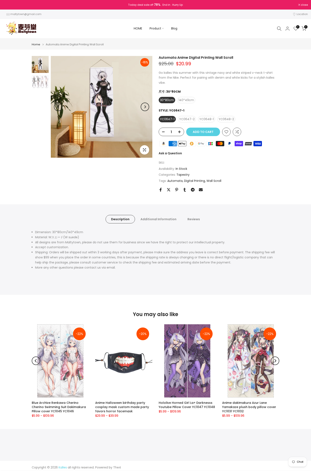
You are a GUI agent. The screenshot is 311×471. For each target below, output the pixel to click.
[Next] (145, 107)
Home (36, 44)
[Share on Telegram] (193, 190)
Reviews (193, 219)
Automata (175, 181)
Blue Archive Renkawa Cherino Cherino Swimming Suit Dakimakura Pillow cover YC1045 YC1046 (59, 407)
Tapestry (183, 175)
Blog (174, 28)
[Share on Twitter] (169, 190)
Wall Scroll (213, 181)
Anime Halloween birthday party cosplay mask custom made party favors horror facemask (122, 407)
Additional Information (158, 219)
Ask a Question (170, 153)
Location (302, 14)
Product (155, 28)
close (9, 5)
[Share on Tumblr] (185, 190)
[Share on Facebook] (160, 190)
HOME (138, 28)
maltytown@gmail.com (25, 14)
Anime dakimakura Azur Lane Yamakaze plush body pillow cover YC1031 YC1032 (249, 407)
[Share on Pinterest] (177, 190)
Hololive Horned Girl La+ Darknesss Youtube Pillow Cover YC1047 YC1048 (187, 405)
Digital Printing (194, 181)
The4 (117, 467)
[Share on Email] (201, 190)
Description (120, 219)
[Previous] (58, 107)
